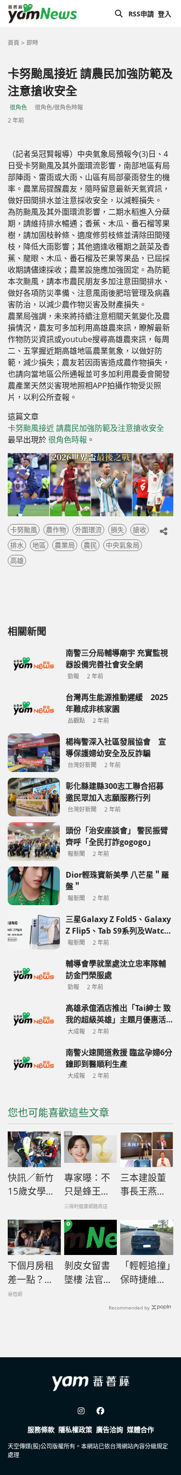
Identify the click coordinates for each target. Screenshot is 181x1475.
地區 (39, 545)
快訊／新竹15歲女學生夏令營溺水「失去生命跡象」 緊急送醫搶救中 (33, 1185)
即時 (32, 43)
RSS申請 (141, 13)
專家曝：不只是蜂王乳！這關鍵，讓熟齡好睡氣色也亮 (87, 1185)
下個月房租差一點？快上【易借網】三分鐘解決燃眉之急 (33, 1272)
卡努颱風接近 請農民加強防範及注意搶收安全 (86, 428)
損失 (117, 529)
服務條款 (41, 1429)
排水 (17, 545)
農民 (90, 545)
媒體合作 (140, 1429)
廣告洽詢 (109, 1429)
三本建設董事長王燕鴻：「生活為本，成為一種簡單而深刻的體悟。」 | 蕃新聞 (145, 1185)
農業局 (65, 545)
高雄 (17, 560)
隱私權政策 (75, 1429)
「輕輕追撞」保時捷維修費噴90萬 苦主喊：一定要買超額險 (145, 1272)
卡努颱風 (23, 529)
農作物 (56, 529)
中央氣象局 (122, 545)
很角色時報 (67, 439)
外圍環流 (88, 529)
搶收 (139, 529)
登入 (164, 13)
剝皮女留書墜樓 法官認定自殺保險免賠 (88, 1272)
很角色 (18, 107)
